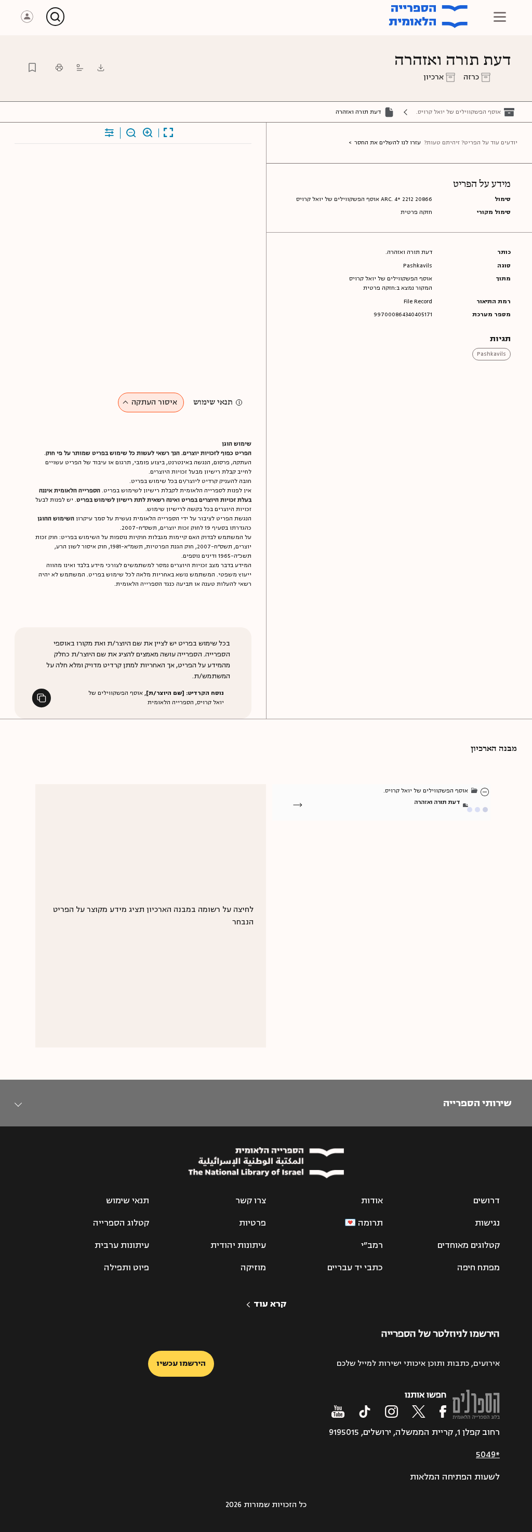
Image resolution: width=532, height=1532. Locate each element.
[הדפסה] (59, 67)
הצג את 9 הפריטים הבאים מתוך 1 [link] (403, 813)
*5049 (488, 1454)
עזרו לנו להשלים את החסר (387, 142)
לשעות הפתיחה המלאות (455, 1477)
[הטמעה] (80, 67)
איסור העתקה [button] (154, 402)
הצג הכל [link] (445, 813)
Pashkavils (491, 354)
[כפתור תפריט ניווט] (499, 16)
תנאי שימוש (213, 402)
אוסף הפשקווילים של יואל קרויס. (458, 112)
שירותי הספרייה (477, 1103)
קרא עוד (270, 1304)
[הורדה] (101, 67)
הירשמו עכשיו (181, 1363)
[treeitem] (485, 791)
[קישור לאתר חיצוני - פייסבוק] (443, 1411)
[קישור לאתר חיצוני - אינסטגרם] (391, 1411)
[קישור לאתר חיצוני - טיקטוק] (364, 1411)
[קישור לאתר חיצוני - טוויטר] (418, 1411)
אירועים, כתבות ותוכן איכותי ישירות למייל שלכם (418, 1363)
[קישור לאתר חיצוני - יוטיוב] (337, 1411)
